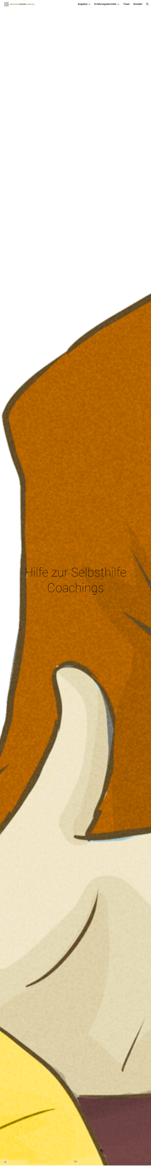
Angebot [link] (82, 4)
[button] (147, 4)
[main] (75, 583)
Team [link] (126, 4)
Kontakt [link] (137, 4)
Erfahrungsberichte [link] (105, 4)
